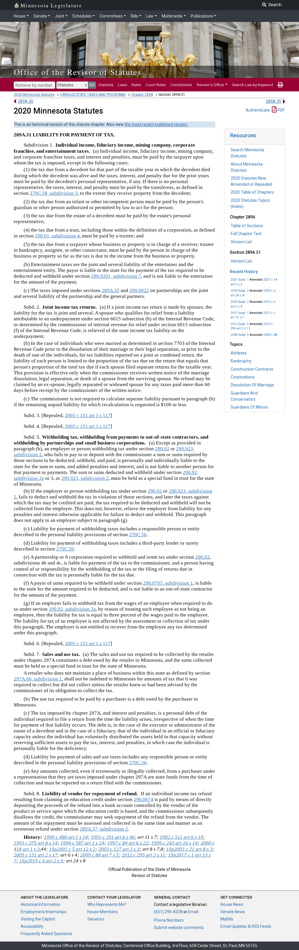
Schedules (82, 16)
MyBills (226, 919)
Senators (95, 919)
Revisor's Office (210, 84)
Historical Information (40, 904)
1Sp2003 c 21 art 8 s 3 (189, 849)
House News (231, 904)
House (19, 16)
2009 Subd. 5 (240, 335)
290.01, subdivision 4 (57, 236)
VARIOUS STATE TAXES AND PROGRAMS (93, 95)
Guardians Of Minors (249, 407)
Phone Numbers (169, 920)
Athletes (238, 353)
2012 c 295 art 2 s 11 (143, 855)
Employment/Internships (44, 911)
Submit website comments (179, 927)
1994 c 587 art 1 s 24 (82, 843)
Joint (59, 16)
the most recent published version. (156, 124)
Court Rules (156, 84)
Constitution (181, 84)
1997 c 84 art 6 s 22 (127, 843)
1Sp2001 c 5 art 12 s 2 (72, 849)
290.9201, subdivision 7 (116, 276)
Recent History (244, 271)
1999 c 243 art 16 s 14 (174, 843)
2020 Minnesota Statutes (34, 95)
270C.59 (65, 549)
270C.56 (138, 534)
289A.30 (25, 101)
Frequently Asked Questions (46, 933)
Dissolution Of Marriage (252, 385)
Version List (241, 241)
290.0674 (143, 799)
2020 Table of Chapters (252, 192)
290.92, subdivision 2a (72, 609)
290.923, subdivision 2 (85, 478)
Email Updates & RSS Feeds (245, 926)
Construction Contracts (252, 369)
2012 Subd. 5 (240, 324)
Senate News (232, 911)
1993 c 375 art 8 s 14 (36, 843)
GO (92, 85)
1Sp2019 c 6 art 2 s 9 (41, 861)
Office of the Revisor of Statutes (78, 71)
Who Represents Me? (106, 904)
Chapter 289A (142, 95)
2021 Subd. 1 (240, 280)
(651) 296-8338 (168, 911)
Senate (40, 16)
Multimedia (172, 16)
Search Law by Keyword (252, 84)
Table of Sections (247, 225)
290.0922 (139, 290)
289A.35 (273, 101)
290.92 (162, 448)
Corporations (243, 377)
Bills (134, 16)
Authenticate (258, 110)
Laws (122, 84)
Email (193, 911)
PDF (281, 110)
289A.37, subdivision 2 (104, 829)
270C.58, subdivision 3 (54, 193)
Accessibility (32, 926)
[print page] (280, 84)
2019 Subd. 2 (240, 291)
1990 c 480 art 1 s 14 (66, 837)
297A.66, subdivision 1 (38, 679)
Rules (136, 84)
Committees (111, 16)
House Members (102, 911)
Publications (202, 16)
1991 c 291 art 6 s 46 (113, 837)
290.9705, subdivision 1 (168, 583)
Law (150, 16)
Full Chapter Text (246, 233)
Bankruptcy (241, 361)
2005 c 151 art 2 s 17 (36, 855)
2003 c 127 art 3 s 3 (119, 849)
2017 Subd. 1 (240, 313)
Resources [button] (243, 135)
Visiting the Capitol (38, 919)
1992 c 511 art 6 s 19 (181, 837)
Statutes (105, 84)
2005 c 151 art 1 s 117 (87, 415)
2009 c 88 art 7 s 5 (99, 855)
